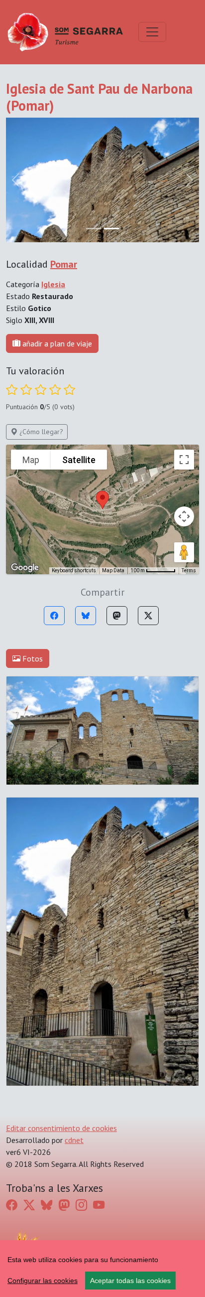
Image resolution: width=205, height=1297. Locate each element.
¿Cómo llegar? (40, 431)
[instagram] (81, 1205)
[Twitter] (148, 615)
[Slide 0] (93, 228)
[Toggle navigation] (152, 32)
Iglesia (53, 284)
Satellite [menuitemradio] (79, 460)
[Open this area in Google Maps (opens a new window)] (24, 567)
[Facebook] (54, 615)
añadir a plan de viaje (56, 343)
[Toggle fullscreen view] (184, 460)
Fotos (31, 658)
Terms (189, 570)
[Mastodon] (116, 615)
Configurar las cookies (42, 1281)
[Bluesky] (85, 615)
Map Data (113, 570)
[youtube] (98, 1205)
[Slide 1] (111, 228)
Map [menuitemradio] (30, 460)
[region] (102, 1268)
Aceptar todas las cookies (130, 1281)
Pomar (63, 264)
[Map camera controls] (184, 516)
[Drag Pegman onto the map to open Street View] (184, 552)
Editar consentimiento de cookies (61, 1128)
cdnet (74, 1140)
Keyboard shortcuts (74, 570)
